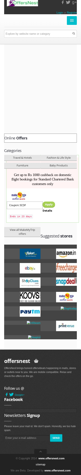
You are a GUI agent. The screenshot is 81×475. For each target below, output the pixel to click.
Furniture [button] (22, 165)
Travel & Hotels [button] (22, 158)
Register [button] (72, 12)
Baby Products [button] (59, 165)
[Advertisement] (40, 89)
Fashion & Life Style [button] (59, 158)
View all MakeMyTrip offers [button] (22, 232)
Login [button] (59, 12)
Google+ (20, 394)
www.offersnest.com (51, 458)
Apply (49, 204)
